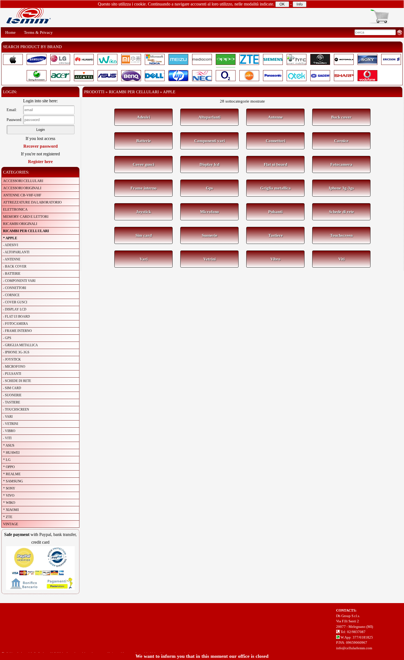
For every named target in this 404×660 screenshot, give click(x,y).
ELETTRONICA (15, 209)
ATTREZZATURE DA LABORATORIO (32, 202)
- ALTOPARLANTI (16, 252)
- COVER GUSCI (15, 302)
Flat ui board (275, 164)
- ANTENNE (11, 259)
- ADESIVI (10, 245)
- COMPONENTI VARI (19, 281)
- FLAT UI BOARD (16, 316)
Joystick (143, 212)
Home (10, 32)
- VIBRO (9, 431)
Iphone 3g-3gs (341, 188)
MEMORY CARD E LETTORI (25, 217)
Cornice (341, 141)
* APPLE (10, 238)
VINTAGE (10, 524)
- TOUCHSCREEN (16, 409)
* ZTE (7, 517)
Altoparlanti (209, 117)
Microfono (209, 212)
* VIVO (8, 495)
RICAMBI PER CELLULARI (26, 231)
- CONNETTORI (14, 288)
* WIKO (9, 503)
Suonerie (209, 235)
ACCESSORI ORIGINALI (22, 188)
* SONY (9, 488)
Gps (209, 188)
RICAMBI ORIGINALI (20, 224)
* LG (6, 460)
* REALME (12, 474)
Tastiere (275, 235)
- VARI (8, 417)
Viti (341, 259)
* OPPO (9, 467)
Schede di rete (341, 212)
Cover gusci (143, 164)
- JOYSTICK (12, 359)
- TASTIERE (11, 402)
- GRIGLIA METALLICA (20, 345)
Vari (144, 259)
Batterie (143, 141)
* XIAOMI (11, 510)
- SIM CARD (12, 388)
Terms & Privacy (38, 32)
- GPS (7, 338)
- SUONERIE (12, 395)
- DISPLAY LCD (14, 309)
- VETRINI (10, 424)
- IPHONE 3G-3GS (16, 352)
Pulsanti (275, 212)
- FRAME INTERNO (17, 331)
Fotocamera (341, 164)
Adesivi (143, 117)
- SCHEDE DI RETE (17, 381)
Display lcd (209, 164)
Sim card (143, 235)
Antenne (275, 117)
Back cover (341, 117)
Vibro (275, 259)
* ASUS (8, 445)
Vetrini (209, 259)
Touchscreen (341, 235)
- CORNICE (11, 295)
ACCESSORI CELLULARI (23, 181)
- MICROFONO (14, 367)
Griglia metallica (275, 188)
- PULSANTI (12, 374)
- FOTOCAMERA (15, 324)
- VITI (7, 438)
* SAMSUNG (13, 481)
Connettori (275, 141)
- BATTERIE (11, 274)
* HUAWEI (11, 452)
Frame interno (144, 188)
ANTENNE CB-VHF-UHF (22, 195)
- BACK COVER (14, 266)
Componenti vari (209, 141)
